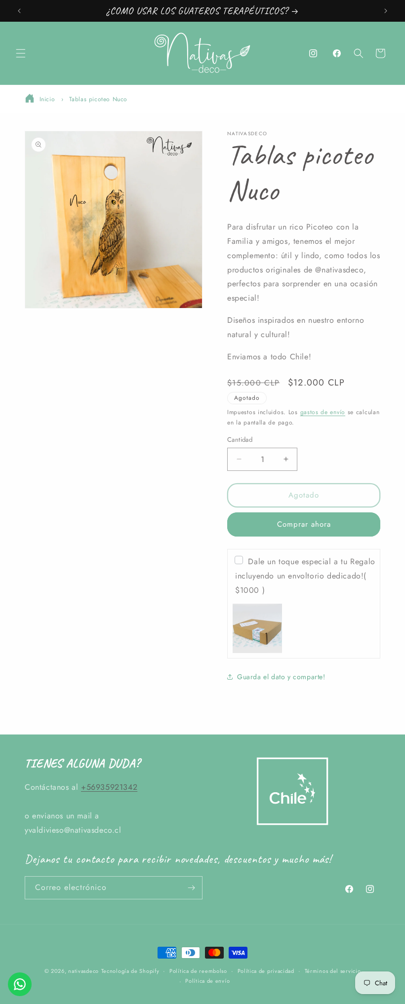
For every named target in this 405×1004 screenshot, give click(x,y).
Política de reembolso (198, 971)
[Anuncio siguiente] (386, 11)
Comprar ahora (304, 524)
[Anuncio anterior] (19, 11)
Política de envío (207, 981)
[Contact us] (20, 984)
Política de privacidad (266, 971)
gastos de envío (323, 412)
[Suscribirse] (191, 887)
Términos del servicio (333, 971)
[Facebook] (337, 53)
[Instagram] (313, 53)
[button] (21, 53)
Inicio (47, 99)
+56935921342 (109, 787)
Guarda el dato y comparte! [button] (281, 677)
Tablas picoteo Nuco (98, 99)
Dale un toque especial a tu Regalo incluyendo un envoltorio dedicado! (305, 576)
